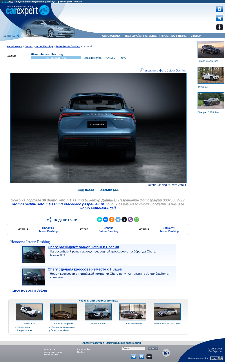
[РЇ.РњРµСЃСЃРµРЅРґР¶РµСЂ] (99, 219)
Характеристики (93, 58)
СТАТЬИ (196, 35)
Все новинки (23, 327)
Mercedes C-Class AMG (167, 323)
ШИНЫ (183, 35)
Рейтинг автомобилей (63, 327)
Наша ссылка (51, 354)
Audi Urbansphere (63, 323)
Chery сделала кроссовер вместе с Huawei (85, 269)
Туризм (78, 1)
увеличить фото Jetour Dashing (165, 70)
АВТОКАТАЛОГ (111, 35)
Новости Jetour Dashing (30, 242)
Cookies (81, 352)
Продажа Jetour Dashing (48, 230)
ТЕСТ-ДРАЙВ (133, 35)
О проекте (49, 349)
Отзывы (110, 58)
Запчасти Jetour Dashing (169, 230)
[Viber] (130, 219)
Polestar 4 (29, 323)
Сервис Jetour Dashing (108, 230)
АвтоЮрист (66, 1)
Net (7, 2)
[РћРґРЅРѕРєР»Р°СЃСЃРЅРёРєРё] (111, 219)
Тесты (123, 58)
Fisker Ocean (98, 323)
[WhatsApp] (136, 219)
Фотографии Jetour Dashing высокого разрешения (58, 204)
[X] (124, 219)
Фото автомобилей (98, 208)
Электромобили (60, 330)
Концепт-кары (24, 330)
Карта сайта (83, 349)
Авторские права (53, 352)
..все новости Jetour (29, 290)
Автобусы (52, 1)
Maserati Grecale (132, 323)
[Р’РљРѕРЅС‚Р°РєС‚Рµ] (105, 219)
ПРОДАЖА (168, 35)
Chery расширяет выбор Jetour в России (83, 247)
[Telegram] (118, 219)
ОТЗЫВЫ (151, 35)
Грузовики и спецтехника (30, 1)
